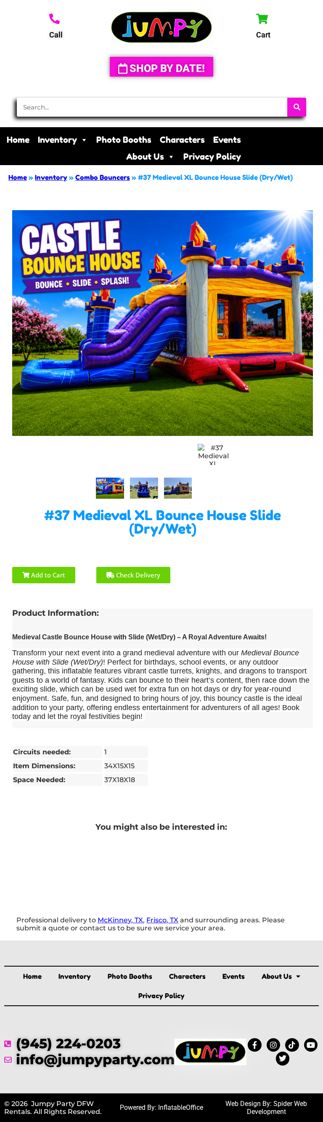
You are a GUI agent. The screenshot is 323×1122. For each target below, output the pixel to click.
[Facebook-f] (254, 1045)
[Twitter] (282, 1058)
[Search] (296, 107)
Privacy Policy (212, 157)
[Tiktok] (292, 1045)
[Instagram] (273, 1045)
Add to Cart (47, 575)
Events (227, 140)
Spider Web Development (277, 1108)
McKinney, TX (120, 920)
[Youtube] (311, 1045)
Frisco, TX (162, 920)
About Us (145, 157)
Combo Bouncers (102, 177)
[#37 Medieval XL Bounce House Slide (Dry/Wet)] (110, 488)
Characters (182, 140)
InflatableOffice (180, 1107)
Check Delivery (137, 575)
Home (18, 140)
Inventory (57, 140)
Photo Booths (123, 140)
